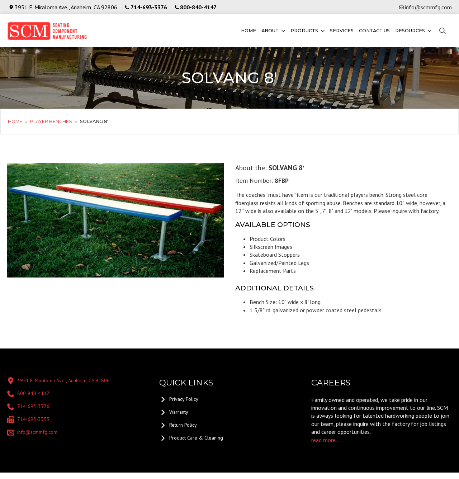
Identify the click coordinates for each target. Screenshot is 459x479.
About (270, 30)
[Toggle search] (442, 31)
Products (304, 30)
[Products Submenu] (322, 31)
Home (248, 30)
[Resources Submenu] (429, 31)
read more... (325, 440)
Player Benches (51, 121)
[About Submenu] (283, 31)
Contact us (374, 30)
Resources (410, 30)
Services (342, 30)
